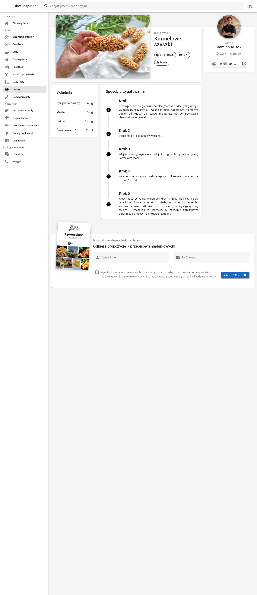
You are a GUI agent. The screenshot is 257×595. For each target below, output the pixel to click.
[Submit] (45, 6)
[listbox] (24, 89)
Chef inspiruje (25, 6)
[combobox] (142, 6)
